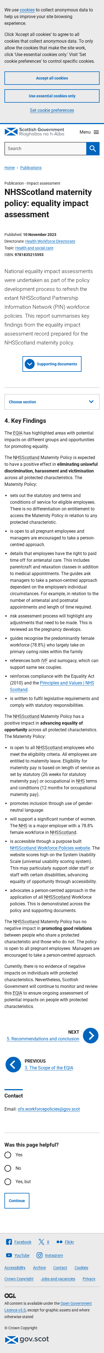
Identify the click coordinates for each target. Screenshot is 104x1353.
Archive (39, 1267)
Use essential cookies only (52, 96)
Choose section (22, 402)
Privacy (89, 1279)
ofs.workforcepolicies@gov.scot (49, 1109)
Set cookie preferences (52, 110)
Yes (19, 1154)
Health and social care (34, 248)
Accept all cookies (52, 78)
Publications (31, 167)
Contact (60, 1267)
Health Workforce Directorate (50, 241)
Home (9, 167)
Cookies (81, 1267)
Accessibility (15, 1267)
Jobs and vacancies (58, 1279)
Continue (17, 1200)
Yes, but (23, 1181)
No (18, 1168)
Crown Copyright (19, 1279)
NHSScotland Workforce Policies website (50, 848)
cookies (27, 10)
